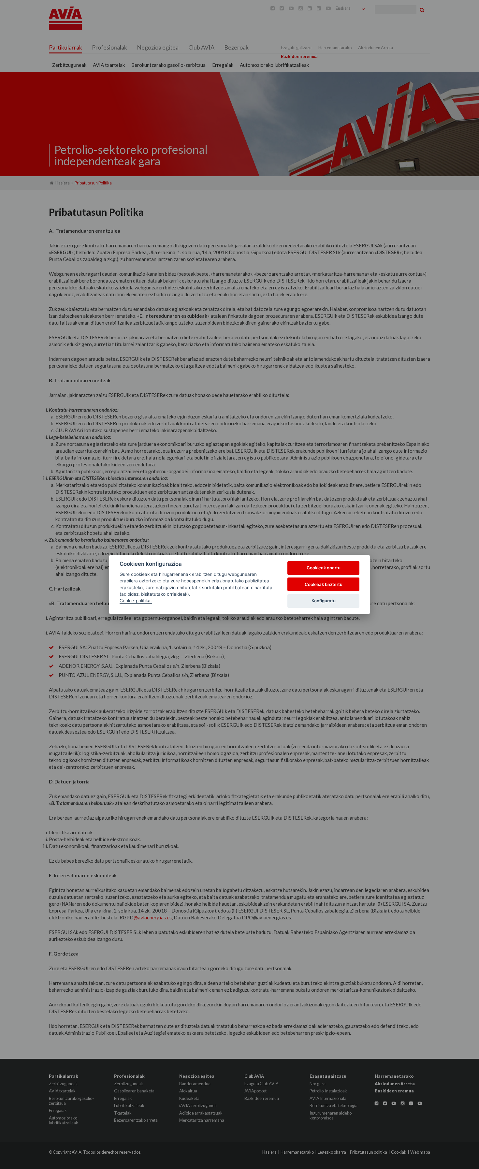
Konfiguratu (324, 600)
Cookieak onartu (324, 567)
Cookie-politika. (136, 600)
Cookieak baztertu (323, 584)
